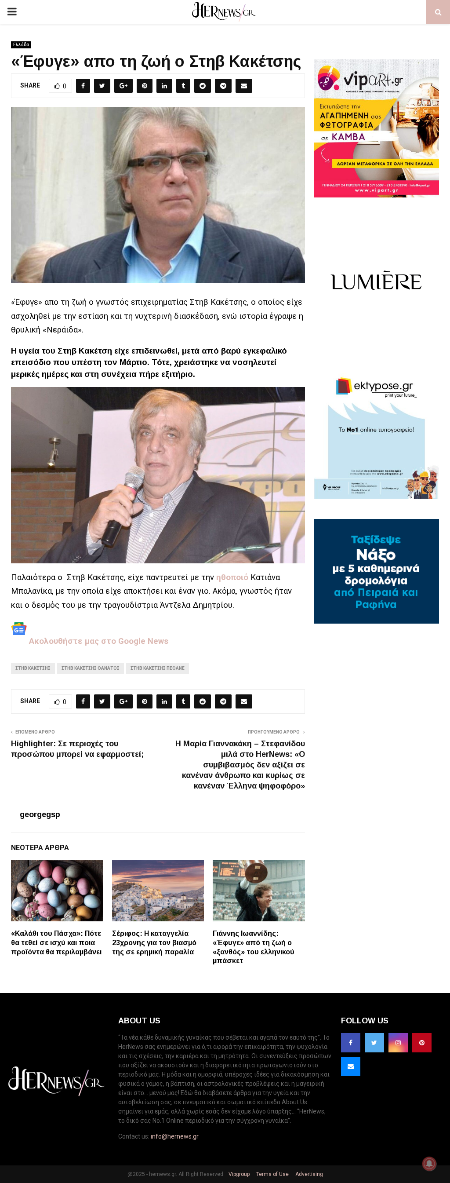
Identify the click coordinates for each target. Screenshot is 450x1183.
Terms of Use (272, 1174)
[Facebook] (350, 1042)
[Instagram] (398, 1042)
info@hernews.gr (175, 1136)
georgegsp (40, 814)
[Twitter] (374, 1042)
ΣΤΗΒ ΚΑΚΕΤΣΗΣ (33, 668)
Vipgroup (238, 1174)
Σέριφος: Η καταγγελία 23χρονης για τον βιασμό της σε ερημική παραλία (154, 943)
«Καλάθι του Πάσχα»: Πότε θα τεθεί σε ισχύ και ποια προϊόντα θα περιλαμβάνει (56, 943)
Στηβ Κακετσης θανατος (91, 668)
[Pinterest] (422, 1042)
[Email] (350, 1066)
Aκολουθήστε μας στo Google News (97, 641)
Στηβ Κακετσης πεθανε (158, 668)
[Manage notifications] (429, 1164)
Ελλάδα (21, 44)
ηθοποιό (232, 577)
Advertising (308, 1174)
